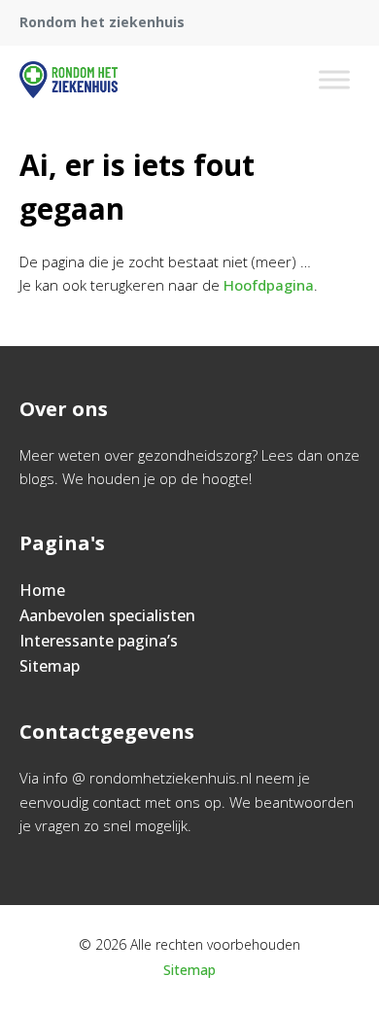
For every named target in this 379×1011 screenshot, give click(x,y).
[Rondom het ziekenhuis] (68, 79)
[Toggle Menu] (334, 79)
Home (42, 590)
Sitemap (49, 666)
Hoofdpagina (269, 285)
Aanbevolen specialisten (107, 615)
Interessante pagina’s (98, 640)
